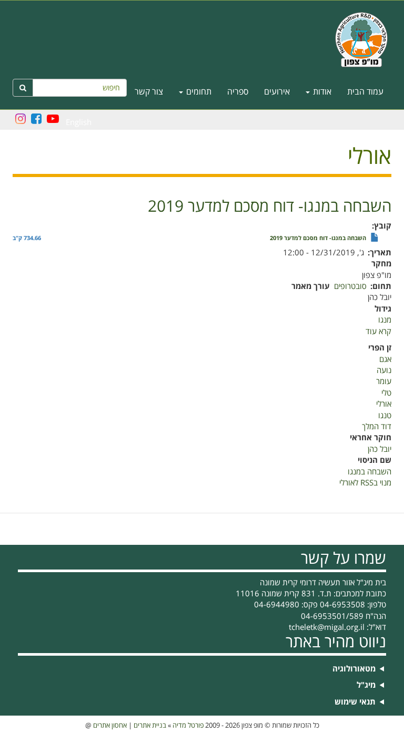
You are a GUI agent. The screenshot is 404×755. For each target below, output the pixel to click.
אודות (321, 92)
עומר (383, 381)
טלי (386, 393)
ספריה (237, 92)
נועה (384, 370)
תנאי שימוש (355, 702)
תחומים (197, 92)
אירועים (277, 92)
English (79, 122)
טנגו (384, 415)
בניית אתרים (150, 725)
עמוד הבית (365, 92)
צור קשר (149, 92)
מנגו (384, 320)
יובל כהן (379, 449)
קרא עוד (378, 331)
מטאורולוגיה (354, 669)
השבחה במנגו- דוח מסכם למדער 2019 (318, 238)
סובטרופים (350, 286)
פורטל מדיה (188, 725)
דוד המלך (376, 426)
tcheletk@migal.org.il (327, 627)
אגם (385, 359)
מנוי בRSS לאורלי (365, 483)
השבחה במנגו (369, 472)
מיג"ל (366, 685)
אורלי (383, 404)
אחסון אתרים (110, 725)
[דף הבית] (202, 40)
